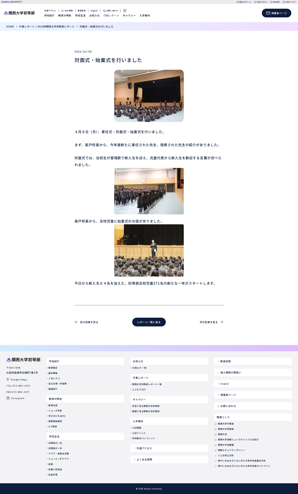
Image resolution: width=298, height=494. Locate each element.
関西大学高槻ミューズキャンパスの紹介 (238, 439)
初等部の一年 (55, 448)
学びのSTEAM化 (56, 415)
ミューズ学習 (55, 410)
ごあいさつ (54, 378)
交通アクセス (290, 2)
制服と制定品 (55, 469)
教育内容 (53, 405)
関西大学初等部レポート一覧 (147, 384)
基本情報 (53, 373)
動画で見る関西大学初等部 (146, 411)
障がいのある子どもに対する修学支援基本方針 (242, 460)
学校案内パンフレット (143, 438)
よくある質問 (67, 10)
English (94, 10)
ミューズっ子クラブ (58, 458)
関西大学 (222, 434)
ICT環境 (52, 426)
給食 (50, 464)
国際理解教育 (55, 421)
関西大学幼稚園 (226, 444)
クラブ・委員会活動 (58, 453)
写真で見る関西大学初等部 (146, 405)
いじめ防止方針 (226, 455)
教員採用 (82, 10)
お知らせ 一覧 (139, 367)
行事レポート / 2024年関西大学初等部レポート (47, 26)
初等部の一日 (55, 442)
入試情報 (136, 427)
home (10, 26)
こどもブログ (139, 389)
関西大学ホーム (245, 2)
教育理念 (53, 367)
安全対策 (53, 474)
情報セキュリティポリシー (231, 450)
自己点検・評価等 (57, 383)
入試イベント (139, 433)
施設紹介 (53, 388)
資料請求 (276, 2)
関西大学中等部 (226, 423)
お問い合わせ (262, 2)
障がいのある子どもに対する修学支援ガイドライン (244, 465)
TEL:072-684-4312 (18, 385)
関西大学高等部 (226, 428)
